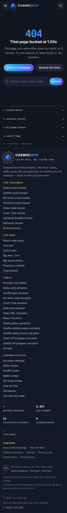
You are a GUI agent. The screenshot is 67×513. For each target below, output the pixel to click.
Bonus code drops (13, 240)
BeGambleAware (19, 471)
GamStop (35, 471)
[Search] (60, 5)
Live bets (8, 245)
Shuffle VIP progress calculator (20, 343)
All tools (7, 348)
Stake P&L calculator (15, 313)
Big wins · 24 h (11, 255)
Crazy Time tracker (14, 213)
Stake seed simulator (15, 287)
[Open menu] (5, 5)
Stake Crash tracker (14, 187)
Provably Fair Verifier (15, 282)
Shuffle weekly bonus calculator (21, 333)
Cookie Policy (10, 457)
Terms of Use (45, 452)
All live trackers (11, 228)
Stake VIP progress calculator (20, 338)
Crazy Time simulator (15, 302)
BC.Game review (12, 380)
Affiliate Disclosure (13, 452)
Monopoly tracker (13, 222)
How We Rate (37, 447)
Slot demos (9, 390)
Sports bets (9, 250)
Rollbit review (10, 375)
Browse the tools (49, 67)
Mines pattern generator (17, 323)
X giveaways (10, 270)
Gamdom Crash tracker (16, 202)
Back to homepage (18, 67)
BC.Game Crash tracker (16, 197)
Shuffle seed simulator (15, 293)
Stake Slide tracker (14, 208)
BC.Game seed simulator (17, 298)
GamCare (46, 471)
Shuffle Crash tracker (15, 192)
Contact (30, 452)
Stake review (10, 365)
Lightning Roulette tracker (18, 217)
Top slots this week (14, 395)
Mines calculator (12, 318)
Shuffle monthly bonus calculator (21, 328)
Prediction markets (14, 265)
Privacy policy (27, 457)
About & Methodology (15, 447)
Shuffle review (11, 370)
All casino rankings (13, 360)
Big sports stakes (13, 260)
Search (56, 81)
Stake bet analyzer (14, 308)
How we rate (10, 385)
